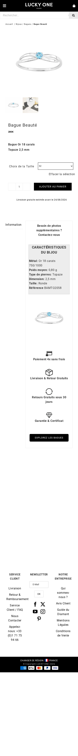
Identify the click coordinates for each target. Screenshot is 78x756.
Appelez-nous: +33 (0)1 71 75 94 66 (15, 633)
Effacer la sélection (62, 174)
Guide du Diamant (63, 612)
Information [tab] (13, 224)
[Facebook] (35, 604)
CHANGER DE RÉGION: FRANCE (39, 660)
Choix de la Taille (21, 166)
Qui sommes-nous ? (63, 593)
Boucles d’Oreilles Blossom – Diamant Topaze (55, 548)
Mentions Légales (63, 622)
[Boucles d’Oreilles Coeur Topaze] (22, 515)
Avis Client (63, 603)
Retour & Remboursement (14, 597)
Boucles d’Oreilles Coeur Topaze (22, 547)
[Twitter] (42, 604)
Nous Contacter (14, 618)
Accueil (9, 24)
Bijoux (19, 24)
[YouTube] (35, 611)
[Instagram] (42, 611)
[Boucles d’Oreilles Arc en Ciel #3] (56, 467)
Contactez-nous (49, 235)
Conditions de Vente (63, 633)
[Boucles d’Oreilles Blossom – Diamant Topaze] (56, 515)
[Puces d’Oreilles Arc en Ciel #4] (22, 467)
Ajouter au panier (52, 186)
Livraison (15, 588)
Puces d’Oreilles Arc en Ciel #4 (22, 500)
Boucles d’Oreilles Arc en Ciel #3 (56, 500)
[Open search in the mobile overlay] (39, 15)
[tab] (49, 250)
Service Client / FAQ (15, 607)
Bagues (27, 24)
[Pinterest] (39, 618)
